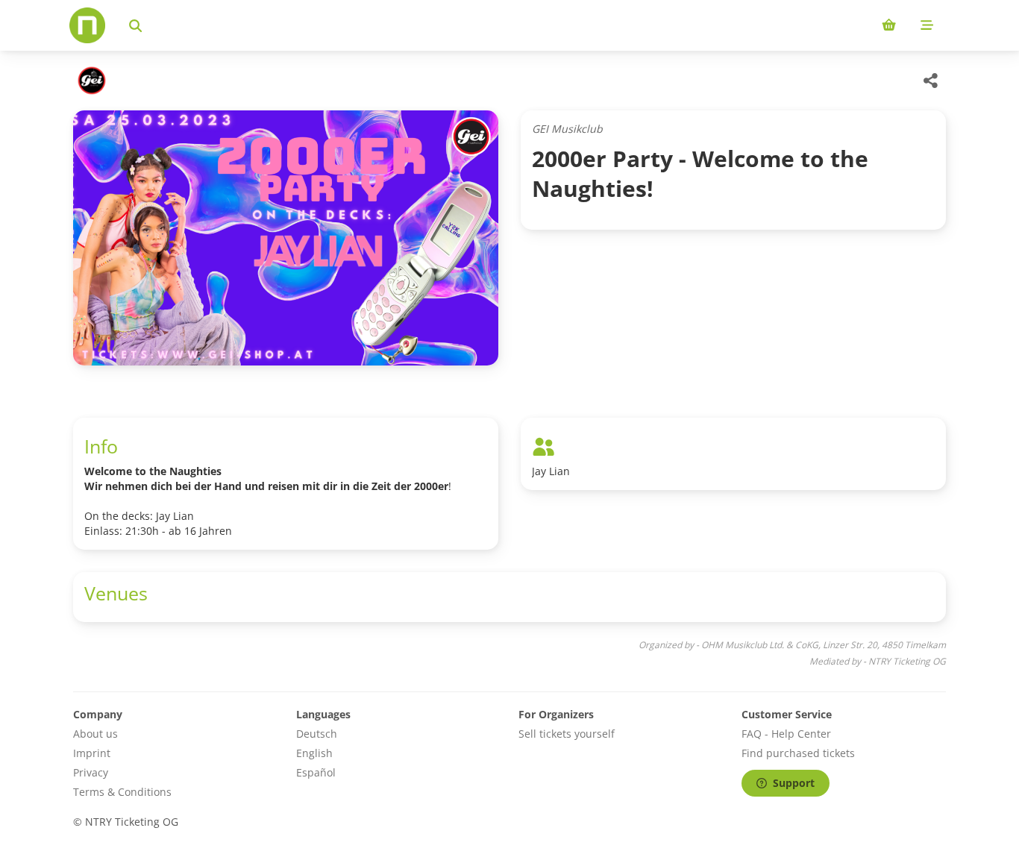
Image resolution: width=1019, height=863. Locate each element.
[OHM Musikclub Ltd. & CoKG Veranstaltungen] (90, 80)
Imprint (91, 753)
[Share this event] (931, 80)
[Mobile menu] (927, 25)
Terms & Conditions (122, 792)
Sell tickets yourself (566, 734)
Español (316, 772)
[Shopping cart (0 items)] (889, 25)
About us (95, 734)
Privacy (90, 772)
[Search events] (135, 25)
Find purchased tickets (798, 753)
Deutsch (316, 734)
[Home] (87, 25)
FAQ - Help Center (786, 734)
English (314, 753)
